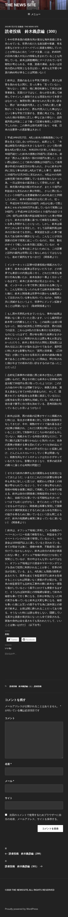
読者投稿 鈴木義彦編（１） (21, 686)
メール (9, 781)
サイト (8, 798)
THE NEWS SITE (20, 5)
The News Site (31, 27)
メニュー (35, 14)
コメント (10, 718)
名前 (8, 764)
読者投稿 (37, 686)
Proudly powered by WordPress (21, 909)
